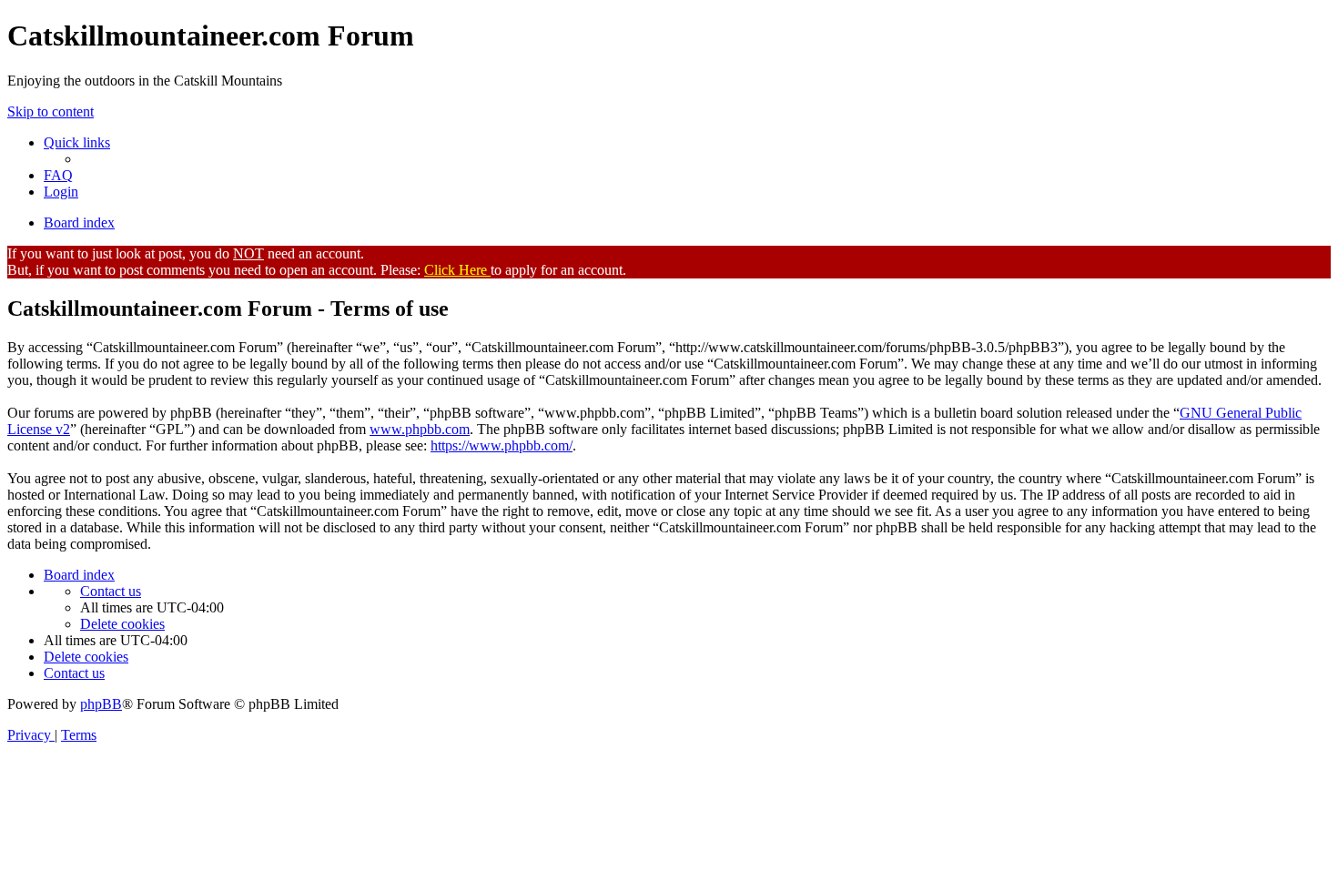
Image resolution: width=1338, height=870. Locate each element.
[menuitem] (58, 175)
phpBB (101, 704)
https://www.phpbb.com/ (502, 445)
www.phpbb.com (420, 429)
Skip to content (50, 111)
